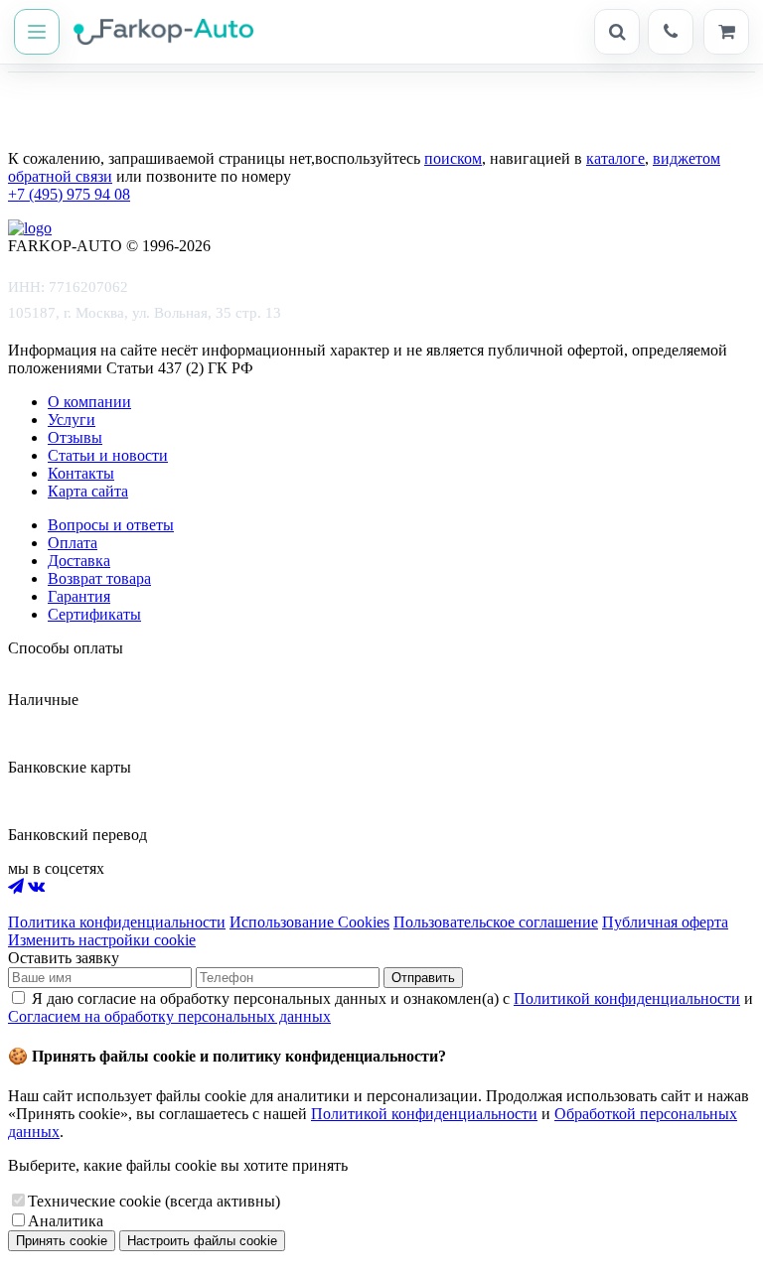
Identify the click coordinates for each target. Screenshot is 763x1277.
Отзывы (75, 437)
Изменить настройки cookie (102, 939)
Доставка (79, 560)
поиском (453, 158)
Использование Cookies (309, 922)
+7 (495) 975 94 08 (69, 194)
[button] (37, 32)
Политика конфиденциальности (117, 922)
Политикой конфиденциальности (627, 998)
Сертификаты (94, 614)
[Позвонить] (670, 32)
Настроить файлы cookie (202, 1240)
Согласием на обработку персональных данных (169, 1016)
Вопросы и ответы (111, 524)
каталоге (615, 158)
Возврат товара (99, 578)
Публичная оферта (665, 922)
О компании (89, 401)
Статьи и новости (108, 455)
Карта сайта (88, 491)
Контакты (81, 473)
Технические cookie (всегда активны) (154, 1201)
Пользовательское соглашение (495, 922)
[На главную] (153, 32)
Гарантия (79, 596)
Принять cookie (61, 1240)
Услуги (71, 419)
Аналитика (65, 1220)
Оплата (72, 542)
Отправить (423, 977)
